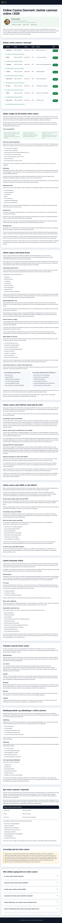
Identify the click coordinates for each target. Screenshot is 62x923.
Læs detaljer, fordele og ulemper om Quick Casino (15, 104)
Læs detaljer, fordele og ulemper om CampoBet (14, 68)
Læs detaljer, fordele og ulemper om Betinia (14, 61)
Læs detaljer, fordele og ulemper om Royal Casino (15, 82)
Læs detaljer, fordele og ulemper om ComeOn (14, 75)
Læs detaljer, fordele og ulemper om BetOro (14, 97)
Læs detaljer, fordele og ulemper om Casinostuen (15, 54)
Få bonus (55, 50)
